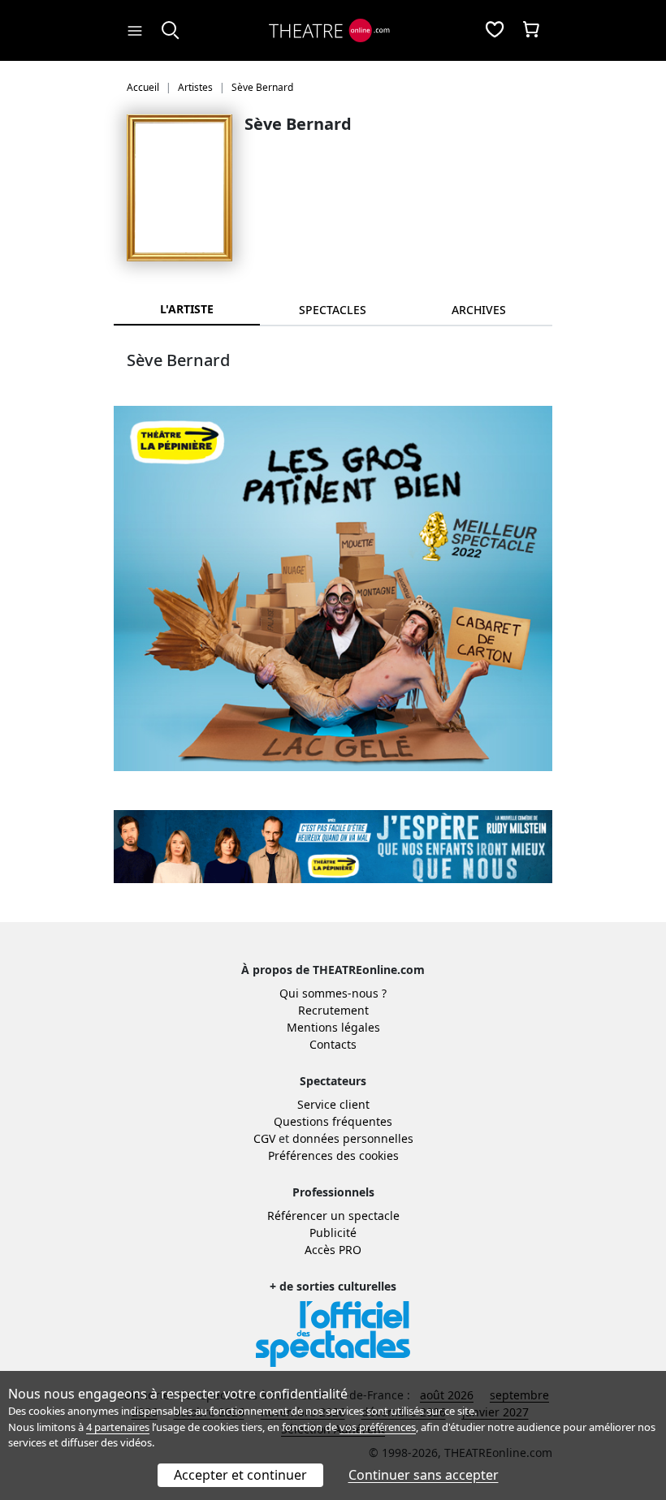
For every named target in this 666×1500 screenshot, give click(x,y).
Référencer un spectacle (333, 1215)
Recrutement (333, 1010)
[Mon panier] (531, 31)
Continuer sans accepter (423, 1475)
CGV (264, 1138)
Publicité (333, 1232)
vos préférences (377, 1427)
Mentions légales (333, 1027)
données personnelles (352, 1138)
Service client (333, 1104)
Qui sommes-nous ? (333, 993)
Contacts (333, 1044)
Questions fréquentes (333, 1121)
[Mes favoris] (495, 31)
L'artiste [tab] (187, 309)
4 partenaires (117, 1427)
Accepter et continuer (240, 1475)
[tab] (333, 310)
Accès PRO (333, 1249)
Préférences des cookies (333, 1155)
